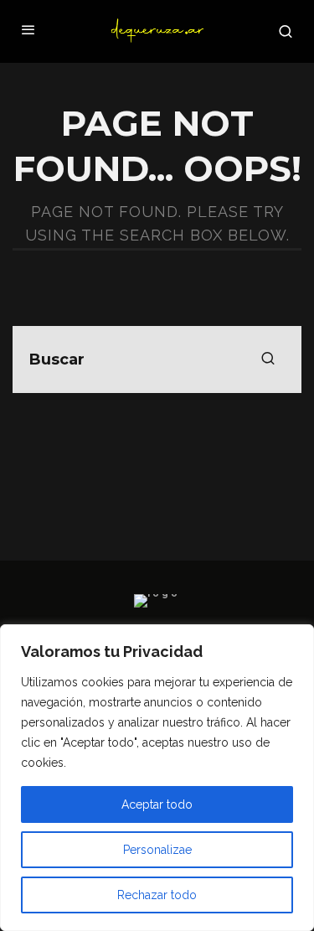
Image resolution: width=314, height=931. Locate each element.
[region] (157, 777)
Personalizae (157, 849)
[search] (267, 359)
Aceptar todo (157, 804)
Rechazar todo (157, 895)
